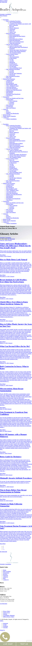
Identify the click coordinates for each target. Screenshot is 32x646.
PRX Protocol (9, 105)
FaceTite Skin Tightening (15, 73)
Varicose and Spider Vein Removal (17, 50)
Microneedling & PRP (11, 84)
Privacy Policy (6, 611)
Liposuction (12, 29)
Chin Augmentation (14, 57)
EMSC (1, 620)
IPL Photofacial (10, 83)
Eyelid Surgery (13, 58)
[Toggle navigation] (0, 17)
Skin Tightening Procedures (13, 69)
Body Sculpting (7, 571)
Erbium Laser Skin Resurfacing (14, 90)
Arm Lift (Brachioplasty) (15, 22)
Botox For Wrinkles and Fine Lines (15, 98)
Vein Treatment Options (15, 52)
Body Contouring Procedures (13, 21)
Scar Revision (12, 66)
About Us (5, 109)
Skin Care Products (11, 108)
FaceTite (11, 59)
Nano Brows (9, 95)
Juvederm (11, 102)
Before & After (6, 114)
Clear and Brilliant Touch (15, 68)
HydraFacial (9, 81)
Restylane (11, 103)
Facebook (5, 626)
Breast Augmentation (14, 34)
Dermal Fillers (9, 99)
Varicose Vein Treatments (12, 44)
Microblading (9, 92)
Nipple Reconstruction (14, 43)
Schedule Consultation (5, 14)
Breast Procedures (10, 33)
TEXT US (24, 644)
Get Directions (3, 603)
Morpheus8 (12, 62)
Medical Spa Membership (12, 113)
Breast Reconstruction (14, 40)
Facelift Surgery (13, 63)
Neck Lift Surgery (13, 65)
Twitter (5, 624)
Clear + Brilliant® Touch (12, 85)
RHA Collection (13, 101)
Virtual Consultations (11, 119)
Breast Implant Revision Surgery (17, 36)
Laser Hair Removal (11, 87)
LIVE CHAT (8, 644)
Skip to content (3, 0)
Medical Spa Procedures (9, 79)
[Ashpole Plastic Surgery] (16, 8)
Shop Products (3, 15)
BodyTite (11, 26)
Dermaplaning (9, 91)
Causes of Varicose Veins (15, 45)
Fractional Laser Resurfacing (13, 94)
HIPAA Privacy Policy (8, 616)
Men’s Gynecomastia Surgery (16, 41)
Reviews (8, 112)
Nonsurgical (6, 97)
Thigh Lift (11, 30)
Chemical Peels (10, 80)
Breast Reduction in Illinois (16, 39)
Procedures (6, 19)
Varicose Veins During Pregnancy (17, 51)
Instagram (5, 623)
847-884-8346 (11, 239)
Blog (7, 110)
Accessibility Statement (9, 615)
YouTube (5, 627)
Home (4, 570)
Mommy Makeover (14, 28)
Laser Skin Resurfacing (12, 88)
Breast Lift (12, 37)
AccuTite (11, 61)
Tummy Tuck (12, 32)
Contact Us (6, 117)
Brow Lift (11, 55)
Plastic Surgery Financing (9, 116)
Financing (5, 575)
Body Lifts (8, 77)
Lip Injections (9, 106)
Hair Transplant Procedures (13, 76)
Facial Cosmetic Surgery (12, 54)
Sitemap (5, 614)
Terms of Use (6, 612)
